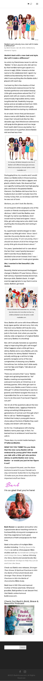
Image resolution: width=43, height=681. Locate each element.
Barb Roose (10, 48)
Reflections (30, 48)
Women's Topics (10, 50)
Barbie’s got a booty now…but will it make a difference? (21, 45)
